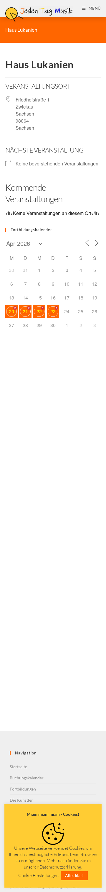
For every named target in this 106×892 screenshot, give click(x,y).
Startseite (18, 766)
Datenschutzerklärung (60, 867)
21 (25, 311)
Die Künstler (21, 800)
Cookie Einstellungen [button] (38, 875)
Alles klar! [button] (74, 875)
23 (53, 311)
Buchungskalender (27, 777)
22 (39, 311)
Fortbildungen (23, 788)
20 (11, 311)
